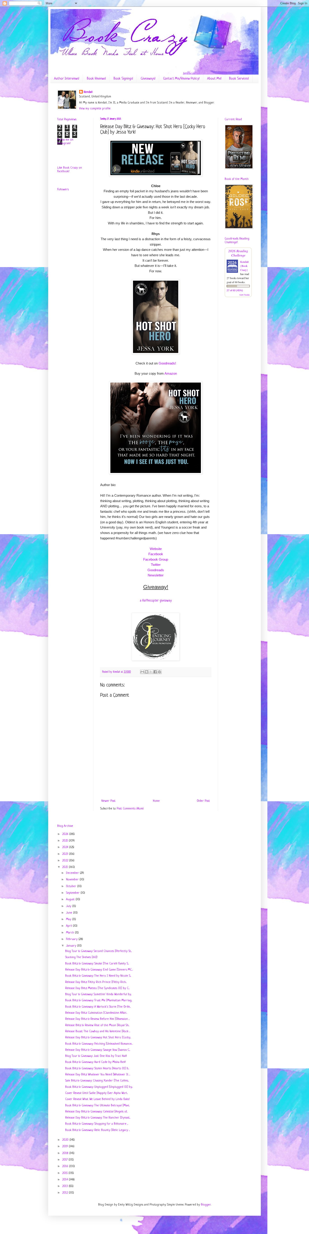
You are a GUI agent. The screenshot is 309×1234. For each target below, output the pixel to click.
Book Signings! (123, 79)
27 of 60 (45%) (235, 290)
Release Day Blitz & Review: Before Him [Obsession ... (97, 1019)
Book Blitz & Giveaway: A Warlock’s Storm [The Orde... (98, 1006)
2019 (65, 1146)
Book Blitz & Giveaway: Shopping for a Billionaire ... (96, 1124)
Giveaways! (148, 79)
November (73, 879)
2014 (65, 1179)
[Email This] (142, 672)
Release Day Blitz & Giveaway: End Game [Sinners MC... (99, 969)
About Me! (214, 79)
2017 (65, 1159)
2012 (65, 1192)
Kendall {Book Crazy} (244, 266)
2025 (65, 840)
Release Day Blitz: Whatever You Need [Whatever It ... (97, 1074)
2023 (65, 854)
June (69, 912)
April (69, 926)
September (73, 893)
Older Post (203, 801)
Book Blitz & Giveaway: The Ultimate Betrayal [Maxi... (97, 1105)
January (71, 945)
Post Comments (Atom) (130, 808)
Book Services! (239, 79)
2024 (65, 847)
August (71, 899)
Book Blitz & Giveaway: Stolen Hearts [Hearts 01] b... (97, 1068)
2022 (65, 860)
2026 (65, 834)
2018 (65, 1153)
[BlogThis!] (146, 672)
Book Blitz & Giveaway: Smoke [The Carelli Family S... (97, 963)
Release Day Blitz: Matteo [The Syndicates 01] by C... (97, 988)
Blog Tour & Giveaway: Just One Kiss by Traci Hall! (96, 1056)
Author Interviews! (66, 79)
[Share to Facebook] (155, 672)
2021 (65, 867)
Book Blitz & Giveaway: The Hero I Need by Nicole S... (98, 976)
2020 (65, 1140)
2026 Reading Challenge (238, 252)
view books (244, 294)
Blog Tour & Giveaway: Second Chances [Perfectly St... (98, 951)
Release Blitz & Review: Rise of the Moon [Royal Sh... (97, 1025)
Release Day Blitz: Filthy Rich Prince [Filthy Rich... (95, 982)
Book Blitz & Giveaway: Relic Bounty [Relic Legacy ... (97, 1130)
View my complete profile (95, 108)
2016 (65, 1166)
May (69, 919)
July (69, 906)
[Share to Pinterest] (159, 672)
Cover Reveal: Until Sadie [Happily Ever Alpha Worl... (96, 1093)
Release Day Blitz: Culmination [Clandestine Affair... (96, 1013)
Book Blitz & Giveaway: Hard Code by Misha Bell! (95, 1062)
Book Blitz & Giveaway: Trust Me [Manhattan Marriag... (98, 1000)
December (73, 873)
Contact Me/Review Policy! (181, 79)
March (70, 932)
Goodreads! (167, 363)
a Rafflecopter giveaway (156, 600)
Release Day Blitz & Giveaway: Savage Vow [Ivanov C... (97, 1050)
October (71, 886)
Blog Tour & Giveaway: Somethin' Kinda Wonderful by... (98, 994)
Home (156, 801)
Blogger (206, 1204)
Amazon (170, 373)
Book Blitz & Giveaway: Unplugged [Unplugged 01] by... (99, 1087)
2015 (65, 1173)
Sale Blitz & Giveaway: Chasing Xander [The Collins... (97, 1080)
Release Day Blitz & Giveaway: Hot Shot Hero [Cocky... (98, 1037)
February (72, 939)
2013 (65, 1186)
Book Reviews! (96, 79)
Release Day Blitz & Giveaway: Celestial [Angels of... (96, 1111)
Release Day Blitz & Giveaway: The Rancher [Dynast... (97, 1117)
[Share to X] (151, 672)
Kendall (88, 92)
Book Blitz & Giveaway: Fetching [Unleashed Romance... (98, 1044)
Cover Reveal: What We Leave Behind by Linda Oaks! (97, 1099)
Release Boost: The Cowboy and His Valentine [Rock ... (97, 1031)
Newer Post (108, 801)
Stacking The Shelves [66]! (81, 957)
